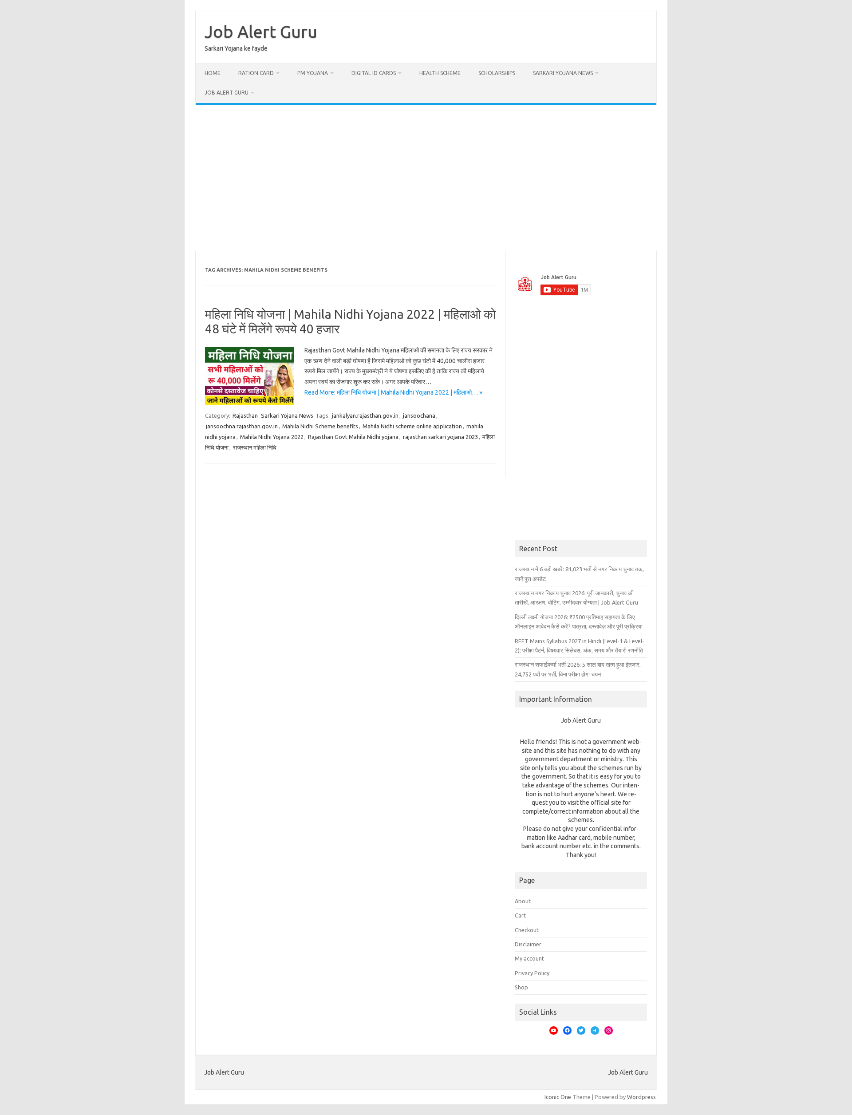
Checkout (527, 930)
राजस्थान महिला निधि (254, 447)
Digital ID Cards (373, 73)
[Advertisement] (426, 178)
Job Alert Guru (261, 31)
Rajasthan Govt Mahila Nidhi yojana (353, 437)
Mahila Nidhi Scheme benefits (320, 426)
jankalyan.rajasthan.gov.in (365, 415)
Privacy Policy (532, 973)
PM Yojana (312, 73)
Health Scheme (440, 73)
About (523, 901)
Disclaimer (528, 944)
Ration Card (256, 73)
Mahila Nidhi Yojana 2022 (272, 437)
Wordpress (641, 1097)
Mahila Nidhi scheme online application (412, 426)
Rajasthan (245, 415)
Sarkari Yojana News (563, 73)
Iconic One (557, 1097)
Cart (520, 915)
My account (529, 958)
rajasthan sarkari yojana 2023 (440, 437)
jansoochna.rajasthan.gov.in (242, 426)
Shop (521, 987)
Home (213, 73)
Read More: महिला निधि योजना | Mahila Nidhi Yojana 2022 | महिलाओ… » (393, 392)
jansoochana (419, 415)
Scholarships (496, 73)
